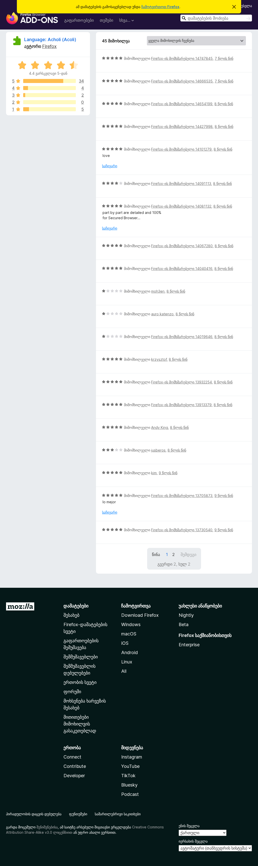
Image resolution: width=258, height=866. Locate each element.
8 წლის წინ (223, 104)
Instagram (131, 757)
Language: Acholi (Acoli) (50, 39)
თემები (106, 20)
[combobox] (216, 18)
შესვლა (245, 6)
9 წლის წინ (168, 473)
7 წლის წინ (224, 58)
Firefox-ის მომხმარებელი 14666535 (182, 81)
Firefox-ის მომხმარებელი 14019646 (181, 336)
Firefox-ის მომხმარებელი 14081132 (181, 206)
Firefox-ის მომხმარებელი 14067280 (182, 246)
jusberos (158, 450)
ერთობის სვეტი (79, 682)
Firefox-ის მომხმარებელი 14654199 (181, 104)
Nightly (186, 615)
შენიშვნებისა (47, 827)
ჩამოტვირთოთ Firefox (160, 7)
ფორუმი (72, 691)
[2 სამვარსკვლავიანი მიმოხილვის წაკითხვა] (49, 95)
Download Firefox (140, 615)
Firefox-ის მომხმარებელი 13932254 (181, 382)
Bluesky (129, 785)
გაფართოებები (79, 20)
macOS (128, 633)
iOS (124, 643)
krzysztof (159, 359)
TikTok (128, 775)
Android (129, 652)
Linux (126, 661)
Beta (183, 624)
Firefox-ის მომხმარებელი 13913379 (181, 405)
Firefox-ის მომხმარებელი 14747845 (182, 58)
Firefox (49, 46)
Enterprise (189, 644)
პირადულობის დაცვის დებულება (33, 814)
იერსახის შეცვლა (193, 841)
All (123, 671)
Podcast (130, 794)
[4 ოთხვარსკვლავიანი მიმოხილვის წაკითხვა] (49, 88)
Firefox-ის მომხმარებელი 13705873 (181, 495)
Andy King (159, 427)
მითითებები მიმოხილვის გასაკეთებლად (79, 723)
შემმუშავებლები (80, 656)
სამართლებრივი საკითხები (118, 814)
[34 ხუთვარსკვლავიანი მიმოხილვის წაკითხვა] (49, 81)
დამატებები (75, 605)
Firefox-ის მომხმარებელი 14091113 (181, 183)
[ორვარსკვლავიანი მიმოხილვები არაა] (49, 102)
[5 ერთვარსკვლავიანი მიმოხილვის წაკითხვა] (49, 109)
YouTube (130, 766)
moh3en (158, 291)
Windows (131, 624)
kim (154, 473)
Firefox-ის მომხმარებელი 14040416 (181, 268)
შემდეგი (188, 554)
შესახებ (71, 615)
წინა (156, 554)
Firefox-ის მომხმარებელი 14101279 (181, 149)
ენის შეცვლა (189, 826)
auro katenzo (162, 314)
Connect (72, 757)
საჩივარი (109, 166)
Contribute (74, 766)
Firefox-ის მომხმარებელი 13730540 (181, 530)
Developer (74, 775)
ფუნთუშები (78, 814)
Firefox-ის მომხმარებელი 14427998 (182, 126)
